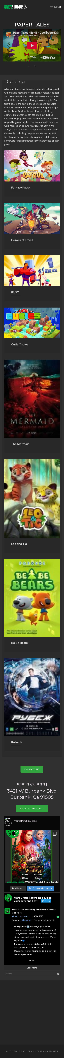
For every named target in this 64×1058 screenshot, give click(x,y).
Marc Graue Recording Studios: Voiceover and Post (33, 911)
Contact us (31, 769)
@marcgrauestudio (20, 916)
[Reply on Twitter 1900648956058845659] (13, 961)
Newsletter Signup (32, 808)
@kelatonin (26, 920)
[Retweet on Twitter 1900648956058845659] (19, 961)
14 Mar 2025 (37, 916)
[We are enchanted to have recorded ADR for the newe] (32, 856)
